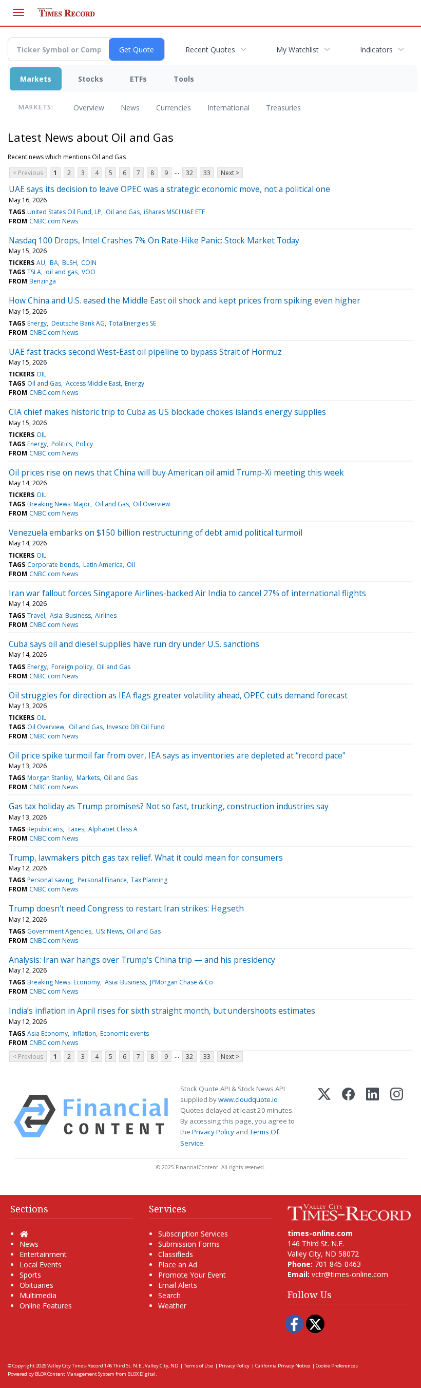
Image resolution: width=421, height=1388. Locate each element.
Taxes (75, 829)
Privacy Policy (213, 1131)
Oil (131, 564)
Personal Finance (102, 880)
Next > (230, 172)
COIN (89, 262)
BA (54, 262)
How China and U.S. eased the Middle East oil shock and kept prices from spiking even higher (184, 300)
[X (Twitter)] (324, 1116)
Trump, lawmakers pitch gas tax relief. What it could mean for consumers (146, 857)
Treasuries (283, 107)
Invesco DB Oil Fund (136, 726)
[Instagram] (396, 1116)
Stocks (90, 79)
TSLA (34, 272)
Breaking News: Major (58, 504)
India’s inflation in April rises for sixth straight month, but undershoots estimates (162, 1010)
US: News (109, 931)
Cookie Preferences (337, 1365)
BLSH (69, 262)
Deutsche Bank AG (78, 323)
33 (206, 172)
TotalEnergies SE (132, 323)
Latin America (103, 564)
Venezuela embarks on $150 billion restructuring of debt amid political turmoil (155, 532)
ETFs (138, 79)
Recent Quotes (210, 49)
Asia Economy (47, 1033)
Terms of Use (198, 1365)
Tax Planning (149, 880)
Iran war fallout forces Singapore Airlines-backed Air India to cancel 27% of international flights (187, 593)
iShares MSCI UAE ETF (174, 211)
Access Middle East (93, 383)
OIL (41, 374)
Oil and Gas (123, 211)
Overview (88, 107)
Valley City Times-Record (75, 1365)
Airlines (106, 615)
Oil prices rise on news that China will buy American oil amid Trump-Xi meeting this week (176, 472)
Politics (61, 444)
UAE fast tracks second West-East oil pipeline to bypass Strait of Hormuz (145, 351)
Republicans (45, 829)
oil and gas (62, 272)
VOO (88, 272)
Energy (37, 323)
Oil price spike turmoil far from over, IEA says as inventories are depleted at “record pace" (177, 755)
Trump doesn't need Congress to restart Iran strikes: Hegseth (126, 908)
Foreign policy (71, 666)
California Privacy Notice (282, 1365)
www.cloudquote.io (248, 1099)
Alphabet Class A (113, 829)
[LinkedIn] (372, 1116)
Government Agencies (59, 931)
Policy (84, 444)
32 (189, 172)
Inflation (84, 1033)
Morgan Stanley (49, 777)
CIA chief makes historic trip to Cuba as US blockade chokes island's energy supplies (167, 411)
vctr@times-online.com (350, 1274)
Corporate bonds (53, 564)
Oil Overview (151, 504)
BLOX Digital (141, 1374)
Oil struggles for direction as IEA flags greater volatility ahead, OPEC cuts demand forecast (178, 695)
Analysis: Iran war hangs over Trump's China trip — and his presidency (142, 959)
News (130, 107)
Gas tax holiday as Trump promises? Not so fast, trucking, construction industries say (169, 806)
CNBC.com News (53, 221)
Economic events (124, 1033)
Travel (36, 615)
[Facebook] (348, 1116)
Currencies (173, 107)
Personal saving (50, 880)
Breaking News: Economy (63, 982)
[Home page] (349, 1211)
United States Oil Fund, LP (64, 211)
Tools (184, 79)
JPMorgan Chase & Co (181, 982)
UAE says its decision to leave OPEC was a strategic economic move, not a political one (169, 189)
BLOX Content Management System (74, 1374)
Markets (35, 79)
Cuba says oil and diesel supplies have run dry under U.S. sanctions (134, 644)
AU (40, 262)
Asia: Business (70, 615)
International (228, 107)
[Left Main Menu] (18, 12)
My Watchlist (297, 49)
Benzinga (42, 281)
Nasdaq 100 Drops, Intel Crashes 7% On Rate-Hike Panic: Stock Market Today (154, 240)
